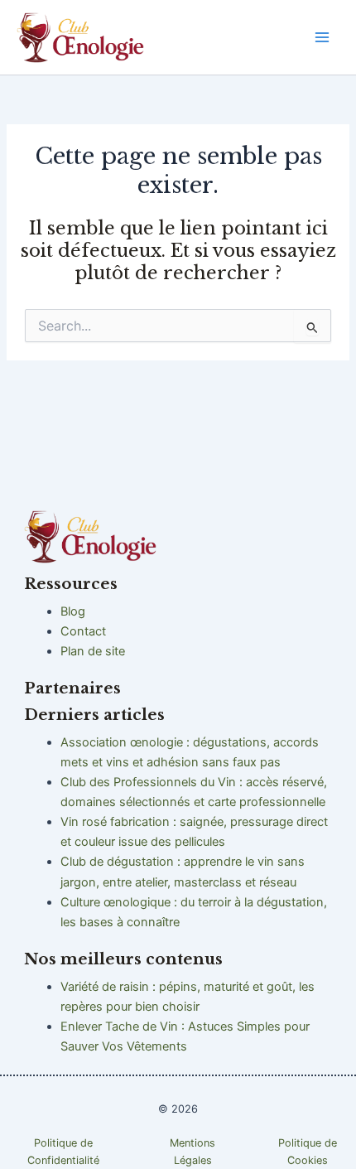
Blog (72, 611)
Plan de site (92, 651)
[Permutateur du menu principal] (322, 37)
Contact (83, 631)
